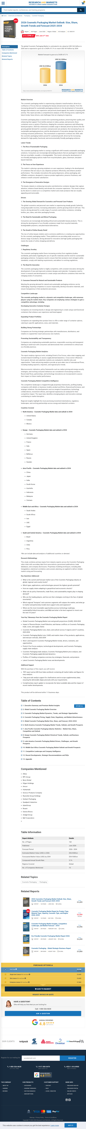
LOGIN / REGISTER (51, 1091)
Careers (5, 1088)
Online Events (71, 1091)
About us (5, 1085)
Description (6, 47)
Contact (48, 1085)
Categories (27, 1085)
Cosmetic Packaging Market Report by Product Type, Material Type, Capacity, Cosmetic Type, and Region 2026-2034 (50, 913)
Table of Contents (8, 50)
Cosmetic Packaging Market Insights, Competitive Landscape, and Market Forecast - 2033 (49, 925)
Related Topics (7, 56)
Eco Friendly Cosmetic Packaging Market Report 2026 (50, 936)
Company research (30, 1088)
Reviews (5, 1091)
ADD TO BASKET (43, 989)
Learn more (54, 1125)
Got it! (70, 1125)
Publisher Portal (72, 1088)
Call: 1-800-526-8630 (43, 1009)
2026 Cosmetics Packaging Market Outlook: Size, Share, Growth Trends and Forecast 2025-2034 (51, 900)
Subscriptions (28, 1094)
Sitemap (32, 1117)
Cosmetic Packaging (29, 882)
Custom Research (29, 1091)
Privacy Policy (40, 1117)
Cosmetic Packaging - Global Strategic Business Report (51, 948)
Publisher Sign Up (72, 1085)
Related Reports (7, 59)
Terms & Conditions (51, 1117)
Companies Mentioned (9, 53)
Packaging (43, 882)
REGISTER (72, 1058)
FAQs (47, 1088)
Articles (70, 1094)
